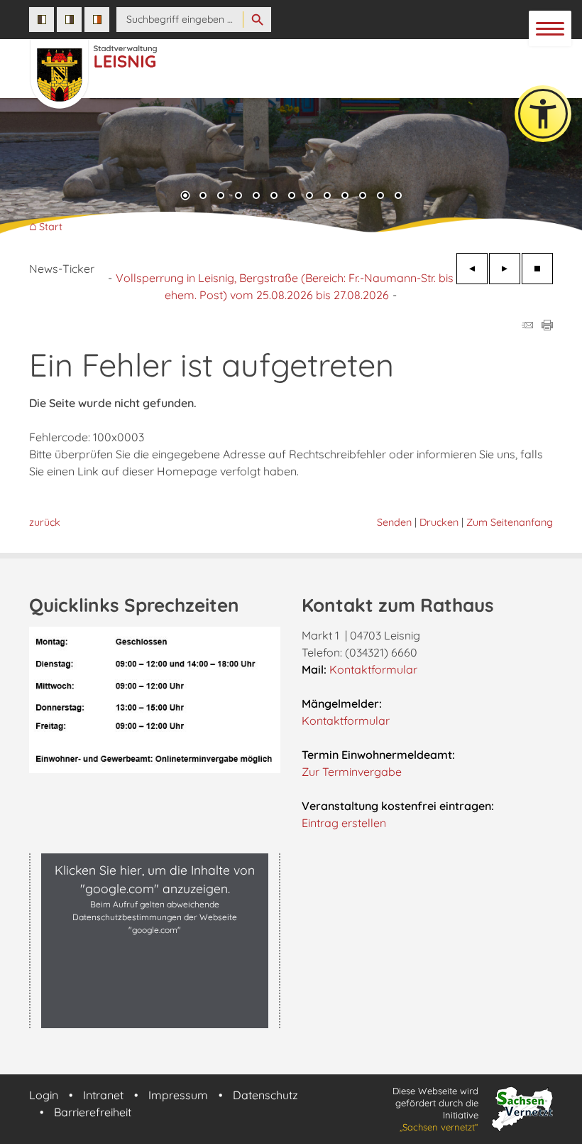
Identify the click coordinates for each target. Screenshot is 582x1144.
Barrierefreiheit (92, 1112)
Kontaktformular (373, 669)
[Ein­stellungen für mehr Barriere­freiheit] (543, 113)
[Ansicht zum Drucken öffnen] (547, 326)
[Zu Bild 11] (362, 197)
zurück (44, 522)
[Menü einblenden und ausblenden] (550, 29)
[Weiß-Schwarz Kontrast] (69, 19)
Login (43, 1095)
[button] (21, 169)
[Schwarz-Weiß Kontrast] (41, 19)
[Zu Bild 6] (274, 197)
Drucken (439, 522)
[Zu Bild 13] (398, 197)
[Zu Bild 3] (221, 197)
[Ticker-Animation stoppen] (537, 268)
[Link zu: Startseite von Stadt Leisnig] (212, 67)
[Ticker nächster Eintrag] (504, 268)
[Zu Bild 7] (292, 197)
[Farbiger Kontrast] (96, 19)
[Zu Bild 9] (327, 197)
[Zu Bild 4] (238, 197)
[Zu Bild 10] (345, 197)
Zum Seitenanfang (509, 522)
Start (50, 227)
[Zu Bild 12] (380, 197)
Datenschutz (265, 1095)
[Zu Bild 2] (203, 197)
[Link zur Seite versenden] (527, 326)
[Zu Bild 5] (256, 197)
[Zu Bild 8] (309, 197)
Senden (394, 522)
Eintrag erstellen (344, 823)
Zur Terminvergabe (352, 772)
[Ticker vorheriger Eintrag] (472, 268)
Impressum (178, 1095)
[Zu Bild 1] (185, 197)
